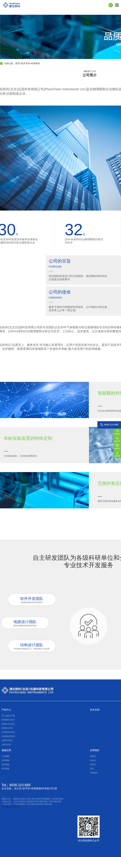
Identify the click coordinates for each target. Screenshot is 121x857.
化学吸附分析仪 (8, 732)
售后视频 (5, 768)
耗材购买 (35, 63)
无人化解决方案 (8, 716)
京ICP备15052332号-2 (10, 807)
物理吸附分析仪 (8, 720)
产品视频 (5, 756)
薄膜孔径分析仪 (8, 724)
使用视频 (5, 764)
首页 (17, 63)
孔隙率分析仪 (7, 740)
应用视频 (5, 760)
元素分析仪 (6, 744)
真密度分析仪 (7, 728)
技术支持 (25, 63)
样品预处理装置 (8, 736)
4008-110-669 (111, 424)
